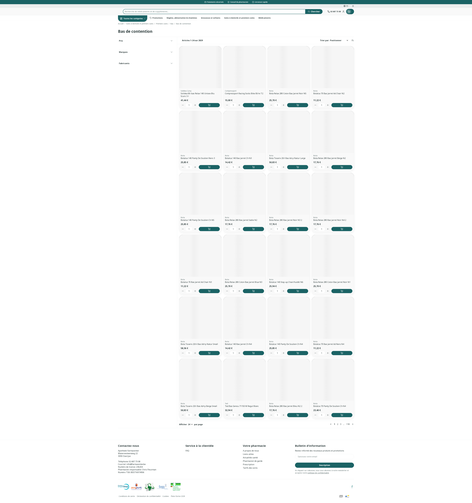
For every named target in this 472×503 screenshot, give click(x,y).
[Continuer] (352, 424)
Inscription (324, 465)
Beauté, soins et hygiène (134, 31)
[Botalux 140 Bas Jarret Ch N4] (244, 318)
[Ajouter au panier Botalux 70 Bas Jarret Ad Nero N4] (341, 353)
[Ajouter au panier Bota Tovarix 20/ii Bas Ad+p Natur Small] (209, 353)
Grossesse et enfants (134, 50)
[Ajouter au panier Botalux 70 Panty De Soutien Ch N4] (341, 415)
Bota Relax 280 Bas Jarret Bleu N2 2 (285, 406)
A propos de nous (251, 450)
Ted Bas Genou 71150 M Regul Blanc (242, 406)
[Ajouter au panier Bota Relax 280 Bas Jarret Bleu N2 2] (297, 415)
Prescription (248, 464)
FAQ (187, 450)
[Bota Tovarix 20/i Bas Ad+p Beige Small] (200, 380)
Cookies (165, 496)
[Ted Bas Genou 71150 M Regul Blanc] (244, 380)
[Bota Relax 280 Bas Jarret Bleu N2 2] (289, 380)
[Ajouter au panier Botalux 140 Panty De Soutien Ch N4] (297, 353)
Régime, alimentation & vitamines (134, 42)
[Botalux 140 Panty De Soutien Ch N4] (289, 318)
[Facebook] (352, 487)
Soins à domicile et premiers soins (134, 72)
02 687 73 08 (134, 461)
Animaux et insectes (134, 79)
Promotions (126, 24)
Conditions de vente (127, 496)
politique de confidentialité (318, 473)
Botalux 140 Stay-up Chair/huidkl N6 (286, 282)
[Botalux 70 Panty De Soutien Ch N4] (333, 380)
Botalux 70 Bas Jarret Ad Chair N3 (196, 282)
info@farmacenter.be (136, 464)
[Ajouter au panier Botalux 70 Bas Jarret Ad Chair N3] (209, 291)
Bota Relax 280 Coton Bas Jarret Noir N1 (331, 282)
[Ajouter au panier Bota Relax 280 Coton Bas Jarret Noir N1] (341, 291)
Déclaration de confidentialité (149, 496)
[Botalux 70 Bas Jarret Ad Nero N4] (333, 318)
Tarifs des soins (250, 468)
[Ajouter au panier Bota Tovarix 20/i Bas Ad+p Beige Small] (209, 415)
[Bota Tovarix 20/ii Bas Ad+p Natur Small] (200, 318)
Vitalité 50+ (134, 57)
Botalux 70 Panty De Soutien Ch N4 (329, 406)
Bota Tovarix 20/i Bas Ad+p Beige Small (199, 406)
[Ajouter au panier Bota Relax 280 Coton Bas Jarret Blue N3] (253, 291)
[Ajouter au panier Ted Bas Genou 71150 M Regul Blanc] (253, 415)
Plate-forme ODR (178, 496)
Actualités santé (250, 457)
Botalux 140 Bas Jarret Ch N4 (238, 344)
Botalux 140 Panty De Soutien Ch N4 (286, 344)
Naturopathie (134, 64)
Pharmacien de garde (252, 461)
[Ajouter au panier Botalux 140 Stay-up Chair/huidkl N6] (297, 291)
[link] (331, 424)
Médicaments (134, 86)
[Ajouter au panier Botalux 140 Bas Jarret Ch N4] (253, 353)
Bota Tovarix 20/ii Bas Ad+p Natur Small (199, 344)
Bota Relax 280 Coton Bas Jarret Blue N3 (243, 282)
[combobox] (214, 11)
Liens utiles (248, 454)
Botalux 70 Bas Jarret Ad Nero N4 (328, 344)
